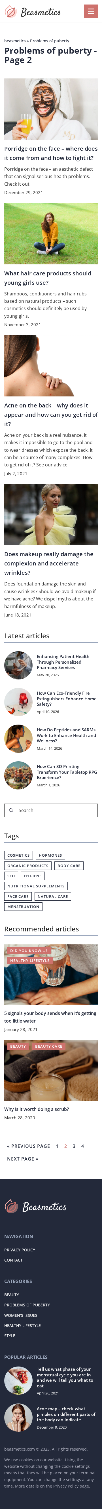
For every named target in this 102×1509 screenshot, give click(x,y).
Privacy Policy (19, 1250)
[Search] (11, 810)
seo (11, 875)
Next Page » (23, 1159)
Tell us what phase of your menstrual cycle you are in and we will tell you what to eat (65, 1378)
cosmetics (18, 855)
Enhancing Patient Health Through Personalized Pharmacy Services (63, 662)
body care (69, 865)
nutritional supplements (36, 886)
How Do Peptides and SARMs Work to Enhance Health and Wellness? (66, 735)
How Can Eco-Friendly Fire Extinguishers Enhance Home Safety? (67, 698)
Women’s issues (20, 1315)
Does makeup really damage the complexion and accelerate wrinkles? (49, 563)
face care (18, 896)
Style (9, 1335)
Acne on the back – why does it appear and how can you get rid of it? (51, 415)
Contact (13, 1260)
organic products (27, 865)
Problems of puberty (27, 1305)
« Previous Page (28, 1146)
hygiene (33, 875)
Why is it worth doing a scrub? (36, 1109)
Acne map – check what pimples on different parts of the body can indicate (66, 1414)
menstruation (23, 906)
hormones (50, 855)
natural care (53, 896)
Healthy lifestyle (22, 1325)
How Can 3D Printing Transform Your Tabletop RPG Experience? (67, 772)
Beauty (11, 1294)
